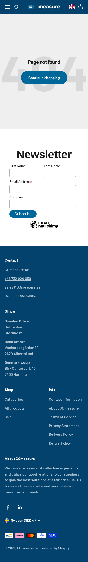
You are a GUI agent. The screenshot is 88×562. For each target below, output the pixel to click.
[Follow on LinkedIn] (20, 507)
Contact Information (65, 399)
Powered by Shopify (54, 548)
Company (16, 197)
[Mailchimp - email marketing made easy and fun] (44, 228)
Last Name (52, 166)
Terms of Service (63, 416)
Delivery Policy (61, 434)
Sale (8, 416)
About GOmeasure (64, 408)
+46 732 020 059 (18, 278)
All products (15, 408)
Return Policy (60, 443)
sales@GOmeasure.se (23, 287)
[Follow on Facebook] (8, 507)
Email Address (20, 182)
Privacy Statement (64, 425)
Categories (14, 399)
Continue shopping (44, 77)
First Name (17, 166)
